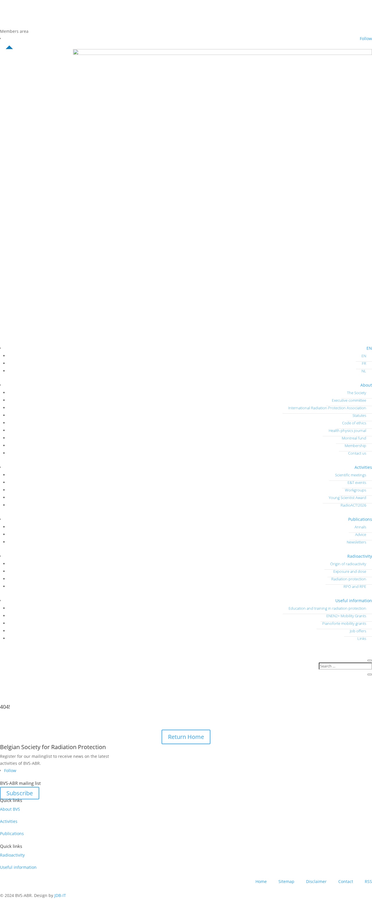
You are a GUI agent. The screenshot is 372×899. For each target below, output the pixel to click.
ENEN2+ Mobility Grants (346, 615)
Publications (360, 519)
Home (261, 881)
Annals (360, 527)
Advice (360, 534)
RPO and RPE (355, 586)
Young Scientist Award (347, 497)
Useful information (353, 600)
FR (364, 363)
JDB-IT (60, 895)
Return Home (186, 737)
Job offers (358, 631)
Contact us (357, 453)
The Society (356, 392)
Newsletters (356, 542)
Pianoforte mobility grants (344, 623)
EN (369, 348)
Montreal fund (354, 438)
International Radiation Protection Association (327, 407)
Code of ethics (354, 423)
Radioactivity (359, 556)
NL (364, 371)
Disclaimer (316, 881)
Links (361, 638)
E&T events (357, 482)
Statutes (359, 415)
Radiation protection (348, 579)
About (366, 385)
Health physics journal (347, 430)
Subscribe (19, 793)
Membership (355, 445)
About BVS (10, 809)
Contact (345, 881)
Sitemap (286, 881)
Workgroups (355, 490)
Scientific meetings (350, 475)
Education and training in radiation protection (327, 608)
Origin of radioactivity (348, 563)
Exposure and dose (349, 571)
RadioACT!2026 (353, 505)
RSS (368, 881)
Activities (363, 467)
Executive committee (349, 400)
